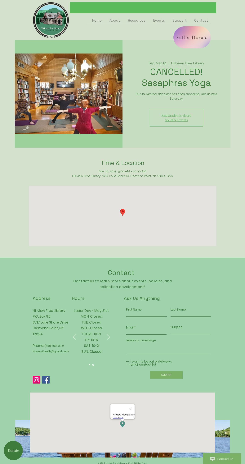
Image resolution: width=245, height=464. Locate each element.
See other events (176, 120)
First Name (134, 309)
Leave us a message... (142, 340)
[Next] (108, 337)
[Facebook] (46, 380)
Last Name (178, 309)
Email (129, 327)
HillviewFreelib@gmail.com (51, 351)
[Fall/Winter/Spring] (93, 365)
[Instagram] (36, 380)
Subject (176, 327)
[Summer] (89, 364)
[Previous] (74, 337)
